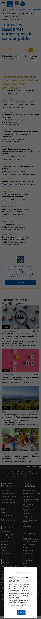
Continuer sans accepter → (23, 572)
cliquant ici (24, 605)
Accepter (21, 613)
